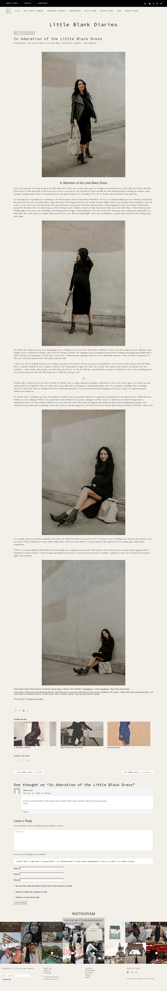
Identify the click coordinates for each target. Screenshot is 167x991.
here (59, 689)
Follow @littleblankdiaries (83, 920)
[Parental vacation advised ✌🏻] (10, 953)
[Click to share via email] (28, 760)
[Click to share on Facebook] (16, 760)
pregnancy (77, 43)
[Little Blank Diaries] (9, 10)
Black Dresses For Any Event (72, 747)
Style (17, 11)
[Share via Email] (24, 711)
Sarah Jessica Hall (35, 699)
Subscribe (42, 3)
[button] (145, 4)
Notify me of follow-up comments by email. (31, 892)
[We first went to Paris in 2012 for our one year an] (156, 953)
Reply (25, 812)
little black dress (52, 43)
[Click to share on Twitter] (20, 760)
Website (16, 880)
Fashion (88, 968)
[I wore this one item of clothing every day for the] (135, 953)
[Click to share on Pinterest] (24, 760)
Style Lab (30, 43)
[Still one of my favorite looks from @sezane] (73, 953)
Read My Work (131, 11)
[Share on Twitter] (27, 711)
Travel (88, 975)
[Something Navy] (129, 734)
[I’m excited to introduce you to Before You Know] (114, 932)
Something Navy (113, 747)
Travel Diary (106, 11)
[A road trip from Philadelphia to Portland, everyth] (94, 932)
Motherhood (75, 11)
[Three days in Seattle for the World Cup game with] (10, 932)
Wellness (89, 973)
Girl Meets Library (34, 11)
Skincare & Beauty (56, 11)
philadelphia (67, 43)
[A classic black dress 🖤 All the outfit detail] (156, 932)
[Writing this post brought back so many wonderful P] (52, 932)
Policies (47, 973)
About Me (47, 968)
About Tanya (12, 3)
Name (16, 868)
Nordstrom (89, 689)
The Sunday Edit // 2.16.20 (137, 772)
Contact (28, 3)
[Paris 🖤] (114, 953)
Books (87, 977)
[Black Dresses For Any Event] (83, 734)
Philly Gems (90, 11)
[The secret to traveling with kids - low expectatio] (73, 932)
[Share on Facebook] (20, 711)
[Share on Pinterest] (16, 711)
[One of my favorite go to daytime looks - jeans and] (135, 932)
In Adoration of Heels (22, 747)
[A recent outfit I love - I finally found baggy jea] (31, 953)
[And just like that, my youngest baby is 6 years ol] (31, 932)
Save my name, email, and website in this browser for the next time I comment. (44, 886)
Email (16, 874)
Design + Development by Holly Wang (140, 978)
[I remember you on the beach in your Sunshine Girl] (94, 953)
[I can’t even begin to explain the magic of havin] (52, 953)
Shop (119, 11)
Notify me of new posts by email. (27, 897)
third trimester (89, 43)
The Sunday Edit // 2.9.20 (29, 772)
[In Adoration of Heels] (36, 734)
